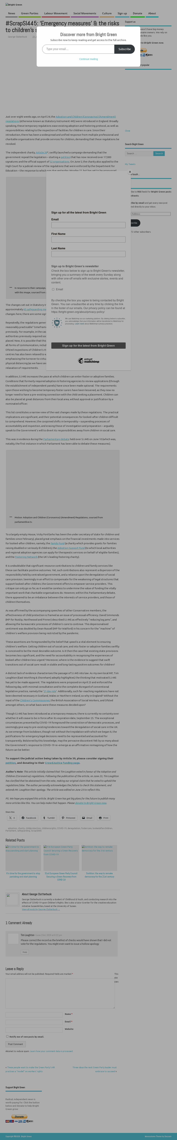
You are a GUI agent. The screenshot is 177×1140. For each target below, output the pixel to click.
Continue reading (88, 59)
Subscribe (125, 49)
